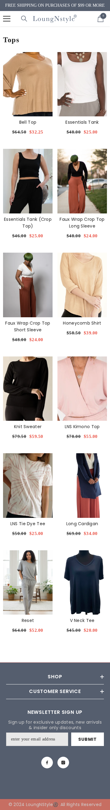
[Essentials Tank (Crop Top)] (28, 181)
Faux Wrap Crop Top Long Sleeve (82, 222)
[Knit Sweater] (28, 388)
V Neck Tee (82, 620)
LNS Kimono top (82, 427)
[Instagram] (63, 762)
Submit (87, 739)
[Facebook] (47, 762)
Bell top (27, 122)
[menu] (6, 18)
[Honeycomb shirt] (82, 285)
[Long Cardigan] (82, 485)
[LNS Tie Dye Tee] (28, 485)
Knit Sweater (28, 427)
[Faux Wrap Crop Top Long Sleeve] (82, 181)
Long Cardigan (82, 524)
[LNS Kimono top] (82, 388)
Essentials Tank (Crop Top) (28, 222)
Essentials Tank (82, 122)
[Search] (24, 18)
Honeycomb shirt (82, 323)
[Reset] (28, 582)
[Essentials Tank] (82, 84)
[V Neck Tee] (82, 582)
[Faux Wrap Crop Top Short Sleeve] (28, 285)
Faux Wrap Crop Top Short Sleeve (27, 326)
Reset (28, 620)
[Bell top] (28, 84)
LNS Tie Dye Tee (27, 524)
